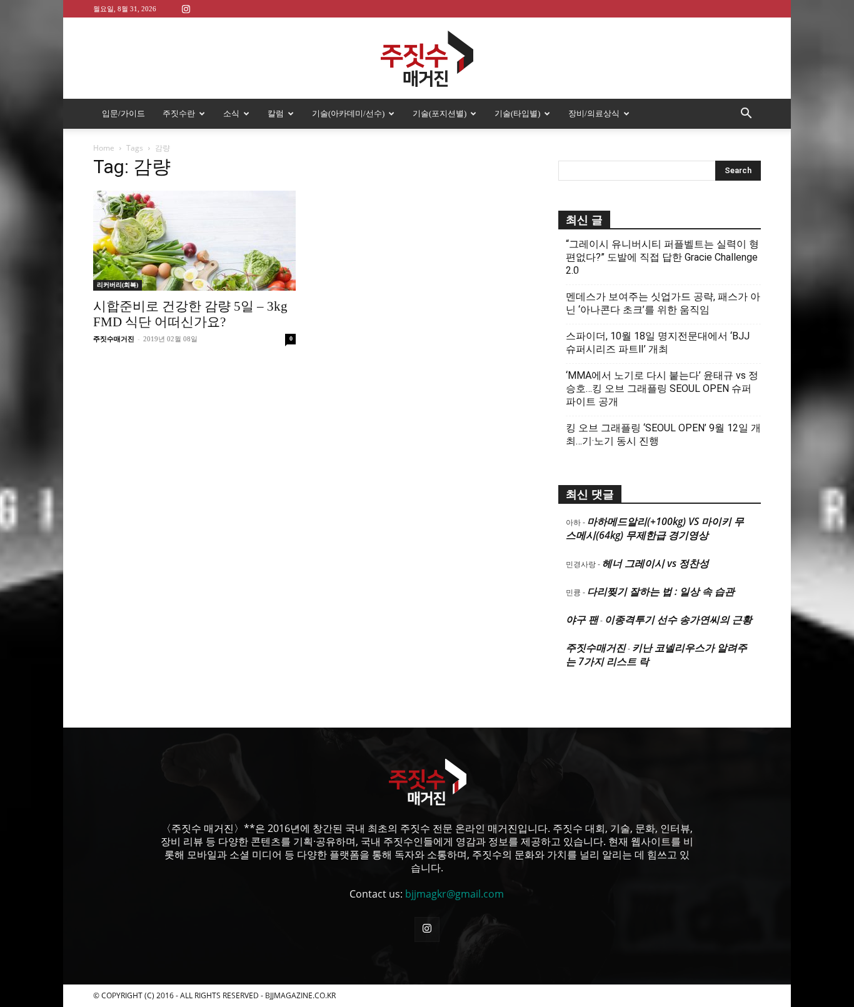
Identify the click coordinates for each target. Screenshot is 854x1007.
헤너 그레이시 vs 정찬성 (655, 563)
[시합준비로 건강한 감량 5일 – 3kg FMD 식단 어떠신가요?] (194, 241)
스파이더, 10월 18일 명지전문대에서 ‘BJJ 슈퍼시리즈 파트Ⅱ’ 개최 (658, 342)
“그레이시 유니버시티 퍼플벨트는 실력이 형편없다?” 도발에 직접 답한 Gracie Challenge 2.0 (662, 257)
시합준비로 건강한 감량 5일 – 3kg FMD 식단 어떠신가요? (190, 314)
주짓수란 (179, 113)
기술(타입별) (517, 113)
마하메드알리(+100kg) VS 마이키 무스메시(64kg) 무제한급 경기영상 (655, 528)
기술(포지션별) (439, 113)
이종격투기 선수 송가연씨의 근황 (678, 619)
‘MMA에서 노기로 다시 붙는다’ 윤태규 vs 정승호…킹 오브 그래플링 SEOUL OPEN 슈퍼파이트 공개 (662, 388)
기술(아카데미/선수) (348, 113)
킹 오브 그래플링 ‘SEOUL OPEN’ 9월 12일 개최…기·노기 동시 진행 (663, 434)
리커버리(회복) (117, 284)
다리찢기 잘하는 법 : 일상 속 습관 (661, 591)
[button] (746, 114)
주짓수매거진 (113, 339)
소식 (231, 113)
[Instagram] (185, 8)
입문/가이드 (123, 113)
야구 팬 (582, 619)
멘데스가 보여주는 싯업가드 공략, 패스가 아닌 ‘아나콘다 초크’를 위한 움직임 (663, 303)
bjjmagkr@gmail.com (454, 894)
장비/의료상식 (594, 113)
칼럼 (276, 113)
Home (103, 148)
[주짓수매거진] (427, 59)
